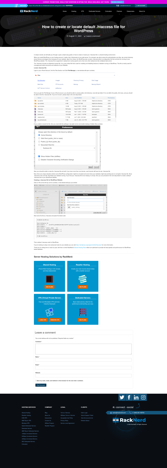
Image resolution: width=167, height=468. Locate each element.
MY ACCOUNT (141, 5)
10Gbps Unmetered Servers (29, 433)
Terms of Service (65, 413)
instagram (142, 395)
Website (37, 373)
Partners (119, 11)
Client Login (84, 413)
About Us (142, 11)
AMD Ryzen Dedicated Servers (30, 431)
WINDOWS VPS (54, 320)
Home (65, 11)
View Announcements (87, 418)
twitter (120, 395)
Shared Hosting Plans (80, 247)
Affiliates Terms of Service (68, 415)
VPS (82, 11)
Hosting (73, 11)
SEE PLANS (49, 287)
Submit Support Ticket (87, 415)
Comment (38, 341)
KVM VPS (24, 418)
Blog (46, 413)
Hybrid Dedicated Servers (29, 426)
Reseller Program (50, 426)
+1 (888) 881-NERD (138, 413)
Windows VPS (25, 423)
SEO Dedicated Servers (28, 441)
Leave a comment (93, 36)
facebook (128, 395)
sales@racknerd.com (125, 5)
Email (37, 365)
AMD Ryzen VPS (26, 420)
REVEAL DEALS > (117, 2)
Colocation (108, 11)
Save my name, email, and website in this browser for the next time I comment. (60, 380)
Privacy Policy (64, 420)
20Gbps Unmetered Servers (29, 436)
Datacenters (130, 11)
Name (37, 357)
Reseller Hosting (26, 415)
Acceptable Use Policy (67, 418)
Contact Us (48, 420)
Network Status (85, 420)
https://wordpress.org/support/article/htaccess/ (88, 245)
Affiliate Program (49, 423)
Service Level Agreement (67, 423)
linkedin (135, 395)
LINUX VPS (43, 320)
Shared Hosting (26, 413)
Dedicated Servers (94, 11)
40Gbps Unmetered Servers (29, 439)
